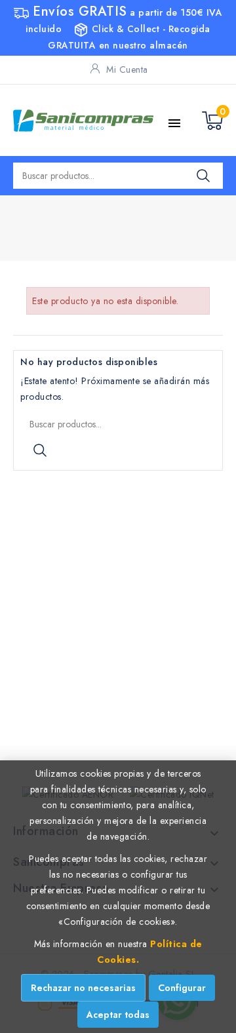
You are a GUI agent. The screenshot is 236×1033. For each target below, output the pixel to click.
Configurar (182, 987)
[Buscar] (203, 176)
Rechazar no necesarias (83, 987)
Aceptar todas (118, 1014)
